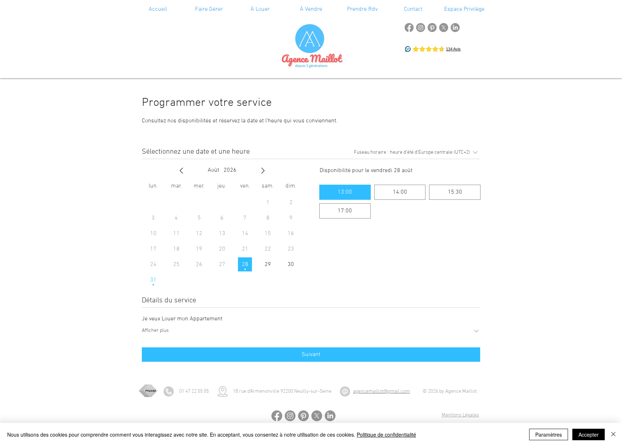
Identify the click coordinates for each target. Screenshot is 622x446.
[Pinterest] (432, 27)
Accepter (588, 434)
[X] (443, 27)
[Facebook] (409, 27)
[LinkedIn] (455, 27)
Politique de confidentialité (386, 434)
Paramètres (548, 434)
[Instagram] (420, 27)
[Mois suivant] (262, 170)
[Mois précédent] (181, 170)
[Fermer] (613, 434)
